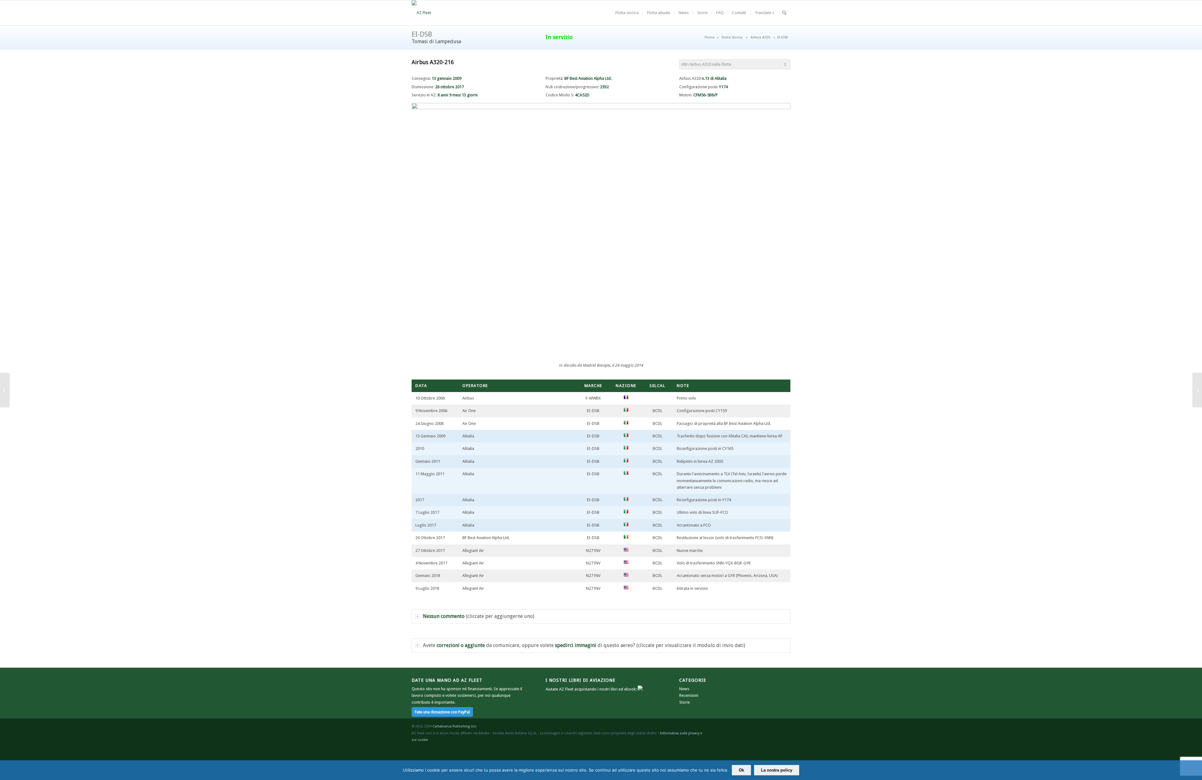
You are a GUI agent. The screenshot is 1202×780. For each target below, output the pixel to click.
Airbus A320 (760, 37)
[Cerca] (784, 12)
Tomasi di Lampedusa (436, 41)
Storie (684, 702)
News (684, 688)
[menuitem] (627, 12)
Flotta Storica (732, 37)
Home (710, 37)
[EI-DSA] (5, 390)
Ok (741, 770)
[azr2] (421, 12)
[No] (1194, 770)
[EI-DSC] (1197, 390)
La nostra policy (776, 770)
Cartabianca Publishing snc (454, 726)
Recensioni (688, 695)
